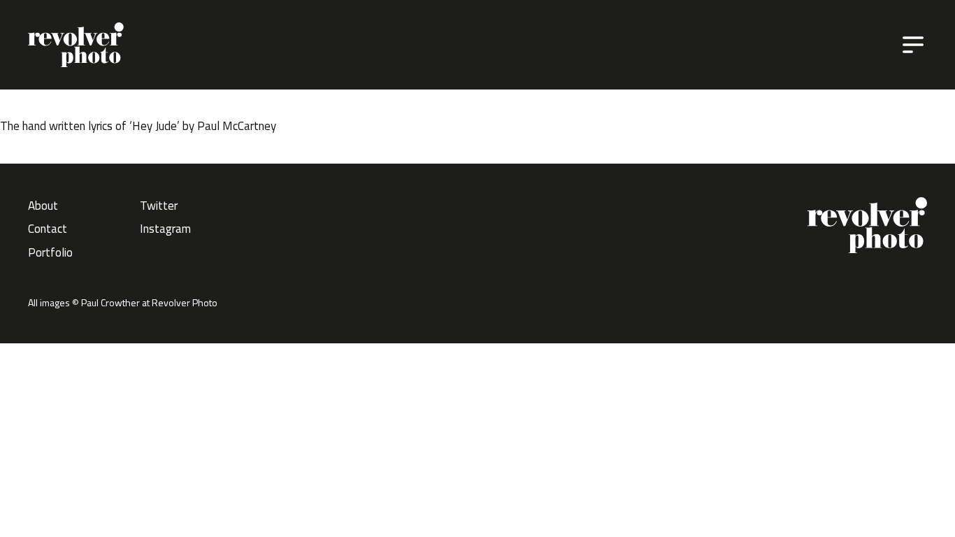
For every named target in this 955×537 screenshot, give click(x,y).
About (43, 205)
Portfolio (50, 252)
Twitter (159, 205)
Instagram (165, 229)
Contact (47, 229)
